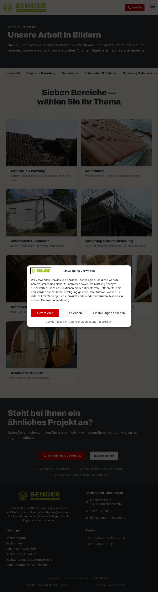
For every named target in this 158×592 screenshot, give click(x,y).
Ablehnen (75, 313)
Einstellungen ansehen (109, 313)
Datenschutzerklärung (83, 321)
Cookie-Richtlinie (56, 321)
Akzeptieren (45, 313)
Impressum (105, 321)
